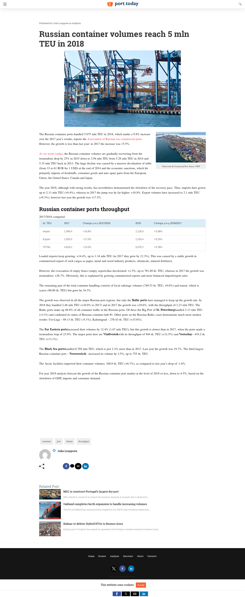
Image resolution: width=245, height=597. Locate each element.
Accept (141, 585)
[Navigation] (4, 4)
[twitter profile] (114, 568)
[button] (117, 593)
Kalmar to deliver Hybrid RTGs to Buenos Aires (93, 523)
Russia (69, 441)
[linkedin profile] (131, 568)
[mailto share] (78, 466)
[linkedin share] (85, 466)
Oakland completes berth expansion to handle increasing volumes (105, 504)
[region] (121, 15)
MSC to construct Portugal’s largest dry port (91, 491)
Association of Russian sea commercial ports (114, 139)
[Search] (239, 4)
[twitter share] (72, 466)
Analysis (76, 23)
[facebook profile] (122, 568)
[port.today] (122, 2)
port (59, 441)
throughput (83, 441)
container (46, 441)
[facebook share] (66, 466)
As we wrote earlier (51, 154)
